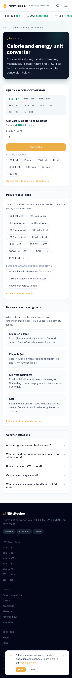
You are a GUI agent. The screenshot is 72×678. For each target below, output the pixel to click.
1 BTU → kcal (42, 251)
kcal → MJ (30, 105)
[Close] (63, 656)
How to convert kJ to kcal (23, 285)
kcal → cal (29, 98)
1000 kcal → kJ (17, 230)
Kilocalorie (8, 605)
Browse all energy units (20, 293)
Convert (35, 147)
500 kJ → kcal (40, 230)
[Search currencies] (58, 5)
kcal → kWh (44, 98)
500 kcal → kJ (39, 223)
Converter (24, 531)
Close (32, 669)
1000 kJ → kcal (17, 237)
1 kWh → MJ (15, 244)
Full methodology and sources (24, 421)
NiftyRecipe (16, 513)
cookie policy (28, 662)
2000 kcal (14, 167)
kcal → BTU (14, 105)
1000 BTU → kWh (38, 244)
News (38, 531)
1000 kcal (31, 167)
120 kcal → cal (38, 216)
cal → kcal (14, 112)
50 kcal (46, 167)
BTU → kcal (46, 105)
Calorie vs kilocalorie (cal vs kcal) (27, 278)
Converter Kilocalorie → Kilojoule (26, 181)
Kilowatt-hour (10, 616)
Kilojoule (7, 611)
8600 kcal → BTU (18, 251)
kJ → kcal (28, 112)
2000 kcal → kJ (17, 258)
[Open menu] (66, 5)
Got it (20, 669)
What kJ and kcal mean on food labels (30, 271)
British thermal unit (12, 595)
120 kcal (13, 173)
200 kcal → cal (17, 223)
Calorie (7, 600)
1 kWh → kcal (39, 237)
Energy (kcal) (14, 131)
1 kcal (56, 160)
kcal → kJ (14, 99)
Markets (9, 531)
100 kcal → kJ (16, 216)
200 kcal (42, 160)
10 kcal (27, 160)
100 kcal (13, 160)
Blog (5, 642)
